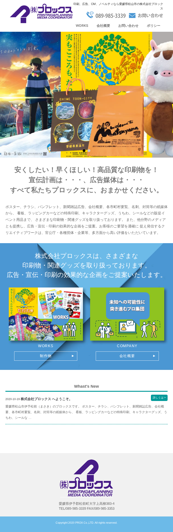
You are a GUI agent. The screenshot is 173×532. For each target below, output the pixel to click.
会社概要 (103, 25)
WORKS (82, 25)
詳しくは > (160, 398)
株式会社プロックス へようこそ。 (46, 399)
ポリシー (153, 25)
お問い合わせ (128, 25)
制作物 (46, 356)
